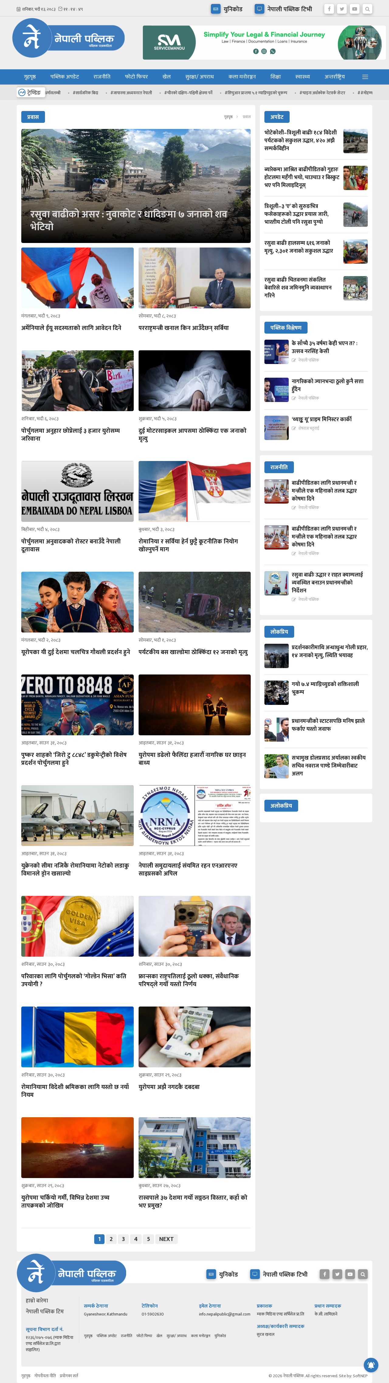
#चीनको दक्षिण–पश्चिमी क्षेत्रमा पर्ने (144, 92)
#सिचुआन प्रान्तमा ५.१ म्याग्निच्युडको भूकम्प (212, 92)
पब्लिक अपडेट (64, 76)
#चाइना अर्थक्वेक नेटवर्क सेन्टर (278, 92)
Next (166, 1239)
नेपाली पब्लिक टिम (45, 1312)
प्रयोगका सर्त (69, 1375)
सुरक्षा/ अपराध (199, 76)
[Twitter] (342, 7)
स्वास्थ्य (302, 76)
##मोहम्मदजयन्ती (326, 92)
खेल (167, 76)
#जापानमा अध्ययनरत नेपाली (87, 92)
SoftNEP (360, 1375)
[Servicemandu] (262, 61)
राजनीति (102, 76)
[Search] (367, 7)
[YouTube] (355, 7)
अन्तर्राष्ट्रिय (335, 76)
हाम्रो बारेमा (37, 1301)
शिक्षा (275, 76)
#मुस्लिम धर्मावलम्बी (368, 92)
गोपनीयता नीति (45, 1375)
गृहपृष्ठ (30, 76)
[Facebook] (329, 7)
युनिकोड (220, 1336)
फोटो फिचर (136, 76)
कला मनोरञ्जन (242, 76)
